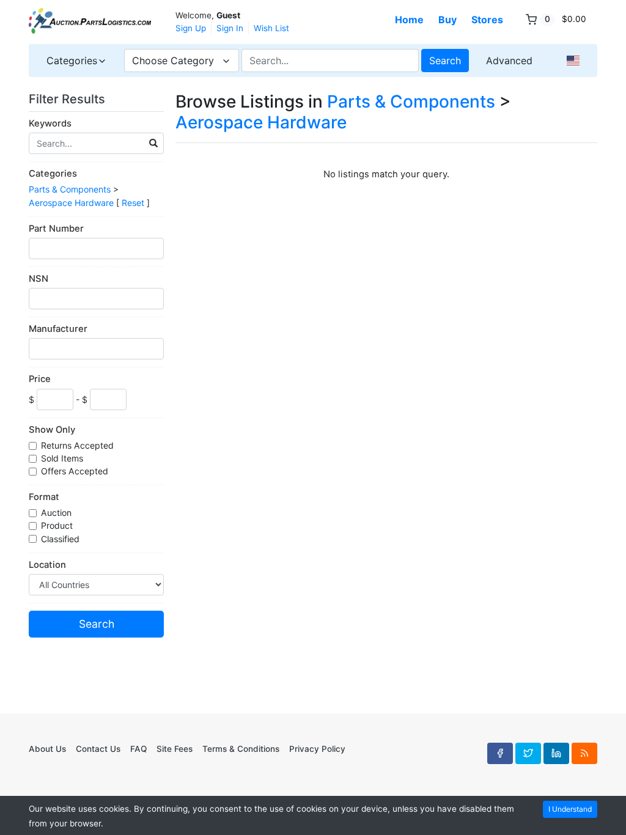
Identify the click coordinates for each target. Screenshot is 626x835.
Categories (53, 173)
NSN (38, 278)
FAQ (138, 749)
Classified (61, 539)
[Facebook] (500, 753)
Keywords (50, 123)
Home (409, 19)
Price (40, 378)
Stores (487, 19)
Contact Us (98, 749)
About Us (47, 749)
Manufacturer (58, 328)
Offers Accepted (76, 471)
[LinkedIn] (556, 753)
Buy (447, 19)
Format (44, 496)
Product (58, 525)
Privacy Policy (317, 749)
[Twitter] (528, 753)
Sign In (229, 28)
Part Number (56, 228)
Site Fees (174, 749)
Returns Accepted (78, 445)
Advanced (509, 60)
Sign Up (190, 28)
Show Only (52, 429)
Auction (57, 512)
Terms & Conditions (240, 749)
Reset (133, 202)
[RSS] (584, 753)
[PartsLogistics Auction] (90, 21)
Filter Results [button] (68, 99)
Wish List (271, 28)
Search (445, 60)
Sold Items (63, 458)
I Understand (570, 809)
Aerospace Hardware (71, 202)
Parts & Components (70, 189)
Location (47, 564)
